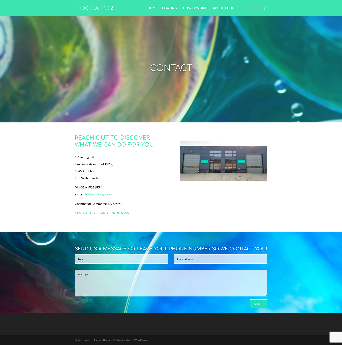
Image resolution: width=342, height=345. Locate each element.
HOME (152, 8)
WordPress (140, 340)
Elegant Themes (102, 340)
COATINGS (170, 8)
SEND (258, 304)
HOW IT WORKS (195, 8)
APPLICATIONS (225, 8)
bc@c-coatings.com (98, 194)
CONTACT (248, 8)
